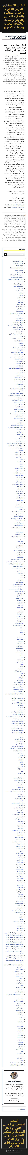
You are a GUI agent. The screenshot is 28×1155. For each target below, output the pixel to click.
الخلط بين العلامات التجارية (13, 232)
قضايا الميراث (19, 839)
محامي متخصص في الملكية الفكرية (14, 946)
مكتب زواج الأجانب (18, 1001)
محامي (17, 224)
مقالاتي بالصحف (19, 992)
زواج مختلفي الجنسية (18, 714)
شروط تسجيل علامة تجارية (16, 748)
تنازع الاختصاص (19, 598)
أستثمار (21, 293)
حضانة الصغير (19, 639)
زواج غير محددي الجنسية (17, 712)
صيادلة (21, 755)
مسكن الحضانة (19, 980)
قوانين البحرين (19, 857)
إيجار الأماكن (20, 309)
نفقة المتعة (20, 1035)
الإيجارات (21, 386)
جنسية (21, 632)
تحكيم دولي (20, 580)
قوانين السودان (19, 864)
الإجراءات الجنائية (19, 377)
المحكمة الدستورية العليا (17, 518)
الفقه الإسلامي (19, 477)
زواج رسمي (20, 707)
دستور (21, 664)
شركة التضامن (19, 744)
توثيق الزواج (20, 602)
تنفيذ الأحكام (20, 600)
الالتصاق (21, 391)
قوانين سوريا (20, 885)
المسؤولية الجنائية (18, 523)
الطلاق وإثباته (20, 461)
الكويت (21, 502)
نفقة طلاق (20, 1046)
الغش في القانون (19, 475)
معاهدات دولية (19, 987)
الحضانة (21, 420)
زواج (22, 675)
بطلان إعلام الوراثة (18, 550)
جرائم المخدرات (19, 623)
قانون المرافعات (19, 819)
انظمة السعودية (19, 546)
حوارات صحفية (19, 653)
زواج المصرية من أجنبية (17, 700)
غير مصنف (20, 787)
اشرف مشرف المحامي (13, 216)
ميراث (21, 1019)
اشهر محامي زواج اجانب (17, 352)
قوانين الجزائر (20, 862)
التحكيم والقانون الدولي (17, 400)
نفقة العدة (20, 1033)
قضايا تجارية (7, 223)
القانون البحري (19, 479)
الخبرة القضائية (19, 429)
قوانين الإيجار (20, 855)
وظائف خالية (20, 1058)
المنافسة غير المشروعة (17, 536)
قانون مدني (20, 823)
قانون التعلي (20, 810)
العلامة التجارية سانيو (12, 234)
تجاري (11, 218)
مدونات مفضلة (19, 976)
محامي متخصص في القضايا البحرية (14, 937)
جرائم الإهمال (20, 616)
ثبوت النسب (20, 612)
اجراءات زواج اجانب (18, 322)
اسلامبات (21, 343)
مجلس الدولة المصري (17, 910)
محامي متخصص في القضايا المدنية (14, 944)
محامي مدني (20, 967)
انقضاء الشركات (19, 548)
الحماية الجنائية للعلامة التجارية (15, 427)
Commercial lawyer (9, 215)
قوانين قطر (20, 892)
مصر (22, 985)
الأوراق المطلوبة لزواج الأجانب (15, 368)
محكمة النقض (19, 974)
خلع (22, 657)
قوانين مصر (20, 898)
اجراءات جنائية (19, 320)
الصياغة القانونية (19, 454)
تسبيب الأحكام (19, 582)
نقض (15, 229)
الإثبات (21, 370)
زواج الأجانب (20, 680)
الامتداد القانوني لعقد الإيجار (16, 393)
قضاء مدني (20, 828)
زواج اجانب (20, 678)
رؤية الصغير (20, 669)
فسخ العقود (20, 794)
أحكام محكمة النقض (18, 286)
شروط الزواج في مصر (17, 746)
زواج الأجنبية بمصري (18, 687)
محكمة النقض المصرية (10, 240)
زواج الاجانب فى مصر (18, 691)
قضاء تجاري (12, 223)
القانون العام (20, 489)
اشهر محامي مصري (18, 354)
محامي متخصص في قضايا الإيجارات (14, 955)
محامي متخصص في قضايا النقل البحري (13, 965)
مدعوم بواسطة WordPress (13, 1150)
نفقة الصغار (20, 1028)
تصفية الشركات (19, 596)
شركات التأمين (19, 741)
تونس (22, 609)
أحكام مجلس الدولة (18, 284)
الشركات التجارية (19, 452)
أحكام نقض (20, 288)
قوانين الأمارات (19, 853)
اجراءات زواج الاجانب (18, 327)
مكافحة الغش (19, 999)
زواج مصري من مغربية (17, 730)
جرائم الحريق (20, 618)
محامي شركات (19, 930)
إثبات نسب (20, 302)
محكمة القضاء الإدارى (18, 971)
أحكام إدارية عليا (19, 270)
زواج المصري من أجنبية (17, 698)
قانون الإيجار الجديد (18, 807)
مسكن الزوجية (19, 983)
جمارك (21, 628)
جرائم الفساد (20, 621)
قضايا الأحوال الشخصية (17, 830)
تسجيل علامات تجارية (18, 587)
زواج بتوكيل (20, 705)
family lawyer (19, 265)
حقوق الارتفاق (19, 643)
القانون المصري (19, 493)
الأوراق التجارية (19, 361)
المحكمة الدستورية (18, 516)
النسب (21, 539)
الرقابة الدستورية (19, 438)
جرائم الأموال (20, 614)
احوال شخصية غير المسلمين (16, 334)
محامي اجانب (20, 923)
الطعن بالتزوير (19, 457)
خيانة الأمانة (20, 659)
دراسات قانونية (19, 662)
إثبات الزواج (20, 297)
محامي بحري (20, 928)
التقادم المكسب (19, 407)
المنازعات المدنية (19, 534)
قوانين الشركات (19, 867)
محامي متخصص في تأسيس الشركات (14, 949)
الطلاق (21, 459)
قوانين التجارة (20, 860)
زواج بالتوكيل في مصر (17, 703)
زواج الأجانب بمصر (18, 682)
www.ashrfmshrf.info (18, 207)
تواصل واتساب (14, 1100)
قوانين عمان (20, 887)
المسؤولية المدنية (19, 525)
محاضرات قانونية (19, 912)
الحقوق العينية (19, 423)
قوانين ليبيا (20, 896)
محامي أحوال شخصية (18, 921)
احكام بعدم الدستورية (18, 329)
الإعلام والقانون (19, 384)
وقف (22, 1060)
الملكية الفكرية (16, 218)
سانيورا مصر (18, 238)
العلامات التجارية (19, 468)
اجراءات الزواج (19, 318)
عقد (22, 771)
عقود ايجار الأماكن (18, 780)
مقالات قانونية (19, 990)
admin (20, 215)
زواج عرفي (20, 709)
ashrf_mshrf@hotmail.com (16, 205)
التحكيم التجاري (19, 398)
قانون (21, 801)
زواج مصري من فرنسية (17, 728)
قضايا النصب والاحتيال (17, 841)
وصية (22, 1056)
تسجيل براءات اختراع (18, 584)
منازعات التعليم (19, 1010)
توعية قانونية (20, 607)
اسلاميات (21, 345)
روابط (21, 673)
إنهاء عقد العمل (19, 306)
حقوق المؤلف (20, 646)
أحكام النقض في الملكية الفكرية (17, 231)
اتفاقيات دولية (19, 311)
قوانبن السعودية (19, 848)
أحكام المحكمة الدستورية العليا (15, 279)
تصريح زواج (20, 593)
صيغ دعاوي (20, 757)
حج (22, 634)
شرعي (21, 737)
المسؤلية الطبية (19, 520)
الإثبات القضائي (19, 372)
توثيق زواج (20, 605)
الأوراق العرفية (19, 363)
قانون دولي (20, 821)
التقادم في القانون (18, 409)
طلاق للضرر (20, 766)
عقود (22, 775)
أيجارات (21, 295)
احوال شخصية (19, 332)
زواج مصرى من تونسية (17, 721)
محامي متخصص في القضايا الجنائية (14, 942)
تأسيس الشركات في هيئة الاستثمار (14, 561)
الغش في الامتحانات (18, 473)
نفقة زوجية (20, 1040)
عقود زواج (20, 782)
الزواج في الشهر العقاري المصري (15, 443)
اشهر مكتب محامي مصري (16, 357)
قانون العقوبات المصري (17, 814)
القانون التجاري (19, 482)
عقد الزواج (20, 773)
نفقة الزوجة (20, 1026)
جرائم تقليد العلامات (18, 625)
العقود (21, 466)
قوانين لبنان (20, 894)
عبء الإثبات (20, 769)
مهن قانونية (20, 1012)
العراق (21, 464)
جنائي (21, 630)
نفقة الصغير (20, 1031)
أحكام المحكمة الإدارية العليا (16, 275)
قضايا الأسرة (20, 832)
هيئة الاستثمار (20, 1053)
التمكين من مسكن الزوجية (16, 413)
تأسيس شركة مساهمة (17, 568)
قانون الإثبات (20, 805)
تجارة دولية (20, 573)
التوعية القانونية (19, 416)
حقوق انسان (20, 650)
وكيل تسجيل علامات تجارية (7, 229)
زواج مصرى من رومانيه (17, 723)
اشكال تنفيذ (20, 350)
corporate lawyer (22, 216)
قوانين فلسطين (19, 889)
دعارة (21, 666)
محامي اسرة (20, 926)
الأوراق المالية (19, 366)
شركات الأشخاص (19, 739)
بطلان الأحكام (20, 552)
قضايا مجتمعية (19, 846)
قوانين (21, 851)
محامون (20, 224)
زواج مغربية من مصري (17, 732)
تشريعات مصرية (19, 591)
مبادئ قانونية (20, 905)
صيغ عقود (20, 760)
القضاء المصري (19, 500)
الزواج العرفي (19, 441)
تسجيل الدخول (21, 1109)
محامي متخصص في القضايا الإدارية (14, 935)
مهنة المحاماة (20, 1015)
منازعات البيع (20, 1008)
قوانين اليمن (20, 878)
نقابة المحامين (19, 1049)
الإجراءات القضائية (18, 379)
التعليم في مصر (19, 404)
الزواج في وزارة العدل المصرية (15, 445)
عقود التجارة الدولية (18, 778)
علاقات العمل (20, 785)
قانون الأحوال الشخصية (17, 803)
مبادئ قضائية (20, 908)
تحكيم (21, 577)
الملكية (21, 530)
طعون (21, 764)
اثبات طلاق (20, 316)
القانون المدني (19, 491)
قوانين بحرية (20, 880)
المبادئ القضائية (19, 507)
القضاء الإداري (19, 495)
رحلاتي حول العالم (18, 671)
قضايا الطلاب (20, 835)
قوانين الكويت (19, 873)
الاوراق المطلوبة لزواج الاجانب (15, 395)
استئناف (21, 336)
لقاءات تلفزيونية (19, 903)
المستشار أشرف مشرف (17, 527)
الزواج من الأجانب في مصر (16, 448)
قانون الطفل (20, 812)
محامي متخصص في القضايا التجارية (14, 939)
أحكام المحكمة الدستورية (17, 277)
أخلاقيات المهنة (19, 291)
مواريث (21, 1017)
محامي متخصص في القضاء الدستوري (14, 933)
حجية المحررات (19, 637)
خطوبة (21, 655)
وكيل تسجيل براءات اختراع (16, 1062)
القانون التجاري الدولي (17, 484)
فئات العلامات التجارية (15, 221)
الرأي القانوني (20, 434)
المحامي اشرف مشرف (17, 511)
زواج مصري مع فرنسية (17, 725)
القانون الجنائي (19, 486)
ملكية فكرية (20, 1003)
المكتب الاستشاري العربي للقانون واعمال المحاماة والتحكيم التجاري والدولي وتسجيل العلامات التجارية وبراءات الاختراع (14, 16)
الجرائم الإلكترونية (18, 418)
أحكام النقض (20, 281)
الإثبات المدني (20, 375)
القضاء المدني (19, 498)
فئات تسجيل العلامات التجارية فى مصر (13, 791)
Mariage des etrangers (16, 268)
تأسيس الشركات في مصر (16, 559)
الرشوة (21, 436)
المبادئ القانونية (19, 505)
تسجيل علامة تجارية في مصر (17, 219)
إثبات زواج (20, 300)
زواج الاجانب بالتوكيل (18, 689)
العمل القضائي (19, 470)
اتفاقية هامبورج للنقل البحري (16, 313)
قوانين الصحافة (19, 869)
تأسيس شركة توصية (18, 566)
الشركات (21, 450)
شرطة (21, 735)
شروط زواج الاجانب (18, 750)
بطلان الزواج (20, 557)
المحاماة (21, 509)
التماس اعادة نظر (19, 411)
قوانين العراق (20, 871)
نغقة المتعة (20, 1021)
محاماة (24, 224)
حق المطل (20, 641)
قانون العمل (20, 816)
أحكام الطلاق (20, 272)
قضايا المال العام (19, 837)
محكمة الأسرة (19, 969)
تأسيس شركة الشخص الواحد (16, 564)
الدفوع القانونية (19, 432)
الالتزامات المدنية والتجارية (16, 388)
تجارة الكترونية (19, 571)
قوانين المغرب (19, 876)
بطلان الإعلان (20, 555)
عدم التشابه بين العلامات (10, 238)
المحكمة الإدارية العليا (18, 514)
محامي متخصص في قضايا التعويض (19, 227)
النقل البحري (20, 541)
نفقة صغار (20, 1042)
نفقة (22, 1024)
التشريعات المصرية (18, 402)
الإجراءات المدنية (19, 382)
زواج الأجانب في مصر (18, 684)
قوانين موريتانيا (19, 901)
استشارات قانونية (19, 341)
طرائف (21, 762)
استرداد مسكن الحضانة (17, 338)
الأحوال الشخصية (19, 359)
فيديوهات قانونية (19, 798)
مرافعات (21, 978)
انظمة (21, 543)
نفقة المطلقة (20, 1037)
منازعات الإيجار (19, 1006)
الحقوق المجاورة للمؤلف (17, 425)
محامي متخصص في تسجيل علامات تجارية (13, 226)
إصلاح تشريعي (19, 304)
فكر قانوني (20, 796)
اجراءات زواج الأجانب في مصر (15, 325)
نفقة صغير (20, 1044)
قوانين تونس (20, 882)
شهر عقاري (20, 753)
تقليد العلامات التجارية (13, 235)
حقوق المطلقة (19, 648)
